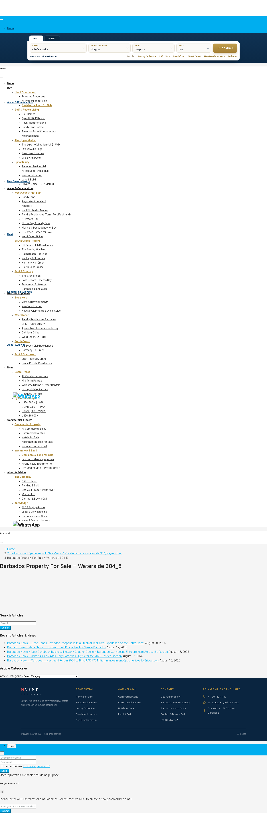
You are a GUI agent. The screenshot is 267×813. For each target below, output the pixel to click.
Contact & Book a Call (34, 498)
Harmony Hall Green (33, 262)
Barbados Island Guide (35, 288)
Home (10, 83)
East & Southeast (25, 354)
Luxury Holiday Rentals (35, 389)
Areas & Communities (20, 102)
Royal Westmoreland (34, 122)
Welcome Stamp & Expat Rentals (41, 385)
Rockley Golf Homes (33, 258)
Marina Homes (30, 135)
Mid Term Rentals (32, 380)
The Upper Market (25, 140)
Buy (9, 87)
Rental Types (22, 371)
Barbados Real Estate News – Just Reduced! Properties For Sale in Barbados (56, 647)
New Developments (18, 181)
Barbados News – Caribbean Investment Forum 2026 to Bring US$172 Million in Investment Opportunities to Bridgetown (83, 660)
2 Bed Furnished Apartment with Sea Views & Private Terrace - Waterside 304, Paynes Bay (64, 553)
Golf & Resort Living (27, 109)
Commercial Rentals (34, 433)
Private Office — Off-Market (38, 183)
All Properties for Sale (34, 100)
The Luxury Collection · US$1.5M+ (41, 144)
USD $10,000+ (30, 415)
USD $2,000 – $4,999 (34, 406)
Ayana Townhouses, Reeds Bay (40, 328)
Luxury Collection (85, 708)
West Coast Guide (32, 236)
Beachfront (179, 56)
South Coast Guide (33, 267)
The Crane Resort (32, 275)
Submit (5, 811)
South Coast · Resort (27, 240)
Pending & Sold (30, 485)
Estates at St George (34, 284)
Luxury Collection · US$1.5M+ (154, 56)
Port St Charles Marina (35, 210)
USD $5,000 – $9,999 (34, 411)
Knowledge (21, 503)
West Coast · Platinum (28, 192)
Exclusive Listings (32, 149)
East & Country (24, 271)
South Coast (22, 341)
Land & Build (29, 179)
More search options (42, 56)
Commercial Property (28, 424)
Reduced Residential (34, 166)
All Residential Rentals (35, 376)
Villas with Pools (31, 157)
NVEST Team (29, 481)
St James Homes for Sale (37, 232)
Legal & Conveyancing (34, 511)
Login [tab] (11, 746)
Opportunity (22, 162)
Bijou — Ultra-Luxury (33, 323)
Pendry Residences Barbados (39, 319)
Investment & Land (26, 450)
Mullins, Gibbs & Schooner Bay (39, 227)
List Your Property (170, 696)
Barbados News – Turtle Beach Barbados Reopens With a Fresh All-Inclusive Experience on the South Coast (75, 643)
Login (4, 770)
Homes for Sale (84, 696)
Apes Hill (27, 205)
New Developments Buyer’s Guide (41, 310)
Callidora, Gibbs (30, 332)
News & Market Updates (36, 520)
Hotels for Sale (30, 437)
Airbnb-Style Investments (37, 463)
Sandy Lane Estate (33, 127)
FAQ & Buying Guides (33, 507)
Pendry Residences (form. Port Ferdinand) (46, 214)
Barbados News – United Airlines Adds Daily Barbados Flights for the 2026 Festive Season (64, 656)
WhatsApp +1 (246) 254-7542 (223, 702)
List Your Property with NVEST (39, 489)
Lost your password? (36, 766)
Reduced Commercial (34, 446)
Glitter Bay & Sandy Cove (36, 223)
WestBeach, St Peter (34, 336)
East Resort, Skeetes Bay (37, 280)
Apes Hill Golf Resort (33, 118)
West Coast (194, 56)
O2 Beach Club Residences (37, 245)
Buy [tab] (36, 38)
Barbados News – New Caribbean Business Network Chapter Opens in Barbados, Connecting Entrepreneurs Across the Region (87, 651)
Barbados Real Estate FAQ (175, 702)
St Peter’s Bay (30, 218)
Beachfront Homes (33, 153)
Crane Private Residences (37, 363)
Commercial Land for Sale (37, 454)
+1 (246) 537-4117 (217, 696)
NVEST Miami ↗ (169, 719)
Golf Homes (28, 114)
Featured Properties (33, 96)
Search (227, 48)
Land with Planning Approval (38, 459)
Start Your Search (25, 92)
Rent (10, 234)
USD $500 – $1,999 (33, 402)
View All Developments (35, 302)
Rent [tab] (52, 38)
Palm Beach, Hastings (34, 253)
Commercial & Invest (19, 291)
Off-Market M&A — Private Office (41, 468)
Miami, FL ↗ (28, 494)
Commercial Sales (128, 696)
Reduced (232, 56)
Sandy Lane (28, 197)
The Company (23, 476)
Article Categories (11, 676)
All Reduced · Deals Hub (35, 170)
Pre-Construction (32, 175)
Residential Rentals (86, 702)
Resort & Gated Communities (39, 131)
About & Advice (16, 344)
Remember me (13, 766)
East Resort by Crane (34, 358)
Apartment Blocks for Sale (37, 441)
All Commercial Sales (34, 428)
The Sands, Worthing (34, 249)
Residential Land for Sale (37, 105)
